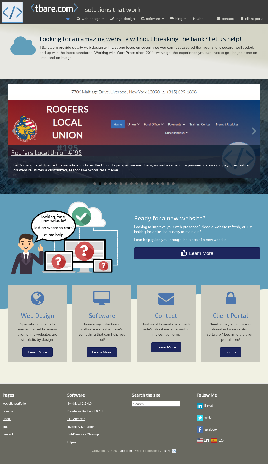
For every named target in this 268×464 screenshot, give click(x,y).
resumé (8, 411)
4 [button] (110, 183)
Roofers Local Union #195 (46, 152)
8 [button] (131, 183)
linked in (210, 406)
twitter (208, 418)
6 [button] (121, 183)
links (6, 427)
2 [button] (100, 183)
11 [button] (147, 183)
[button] (14, 131)
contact (8, 434)
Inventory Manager (80, 427)
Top (255, 451)
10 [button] (142, 183)
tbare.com (54, 8)
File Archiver (76, 419)
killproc (72, 442)
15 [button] (168, 183)
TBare (166, 451)
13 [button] (157, 183)
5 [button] (115, 183)
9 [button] (136, 183)
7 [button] (126, 183)
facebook (210, 429)
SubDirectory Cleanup (83, 434)
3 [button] (105, 183)
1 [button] (94, 183)
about (7, 419)
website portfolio (14, 403)
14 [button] (162, 183)
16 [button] (173, 183)
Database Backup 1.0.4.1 (85, 411)
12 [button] (152, 183)
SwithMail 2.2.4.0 (79, 403)
